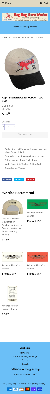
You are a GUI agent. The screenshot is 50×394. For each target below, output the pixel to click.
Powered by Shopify (36, 384)
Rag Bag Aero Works (17, 384)
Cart (45, 3)
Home (4, 37)
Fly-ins (25, 360)
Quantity (6, 122)
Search (25, 364)
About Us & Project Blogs (25, 357)
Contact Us (25, 353)
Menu (8, 3)
